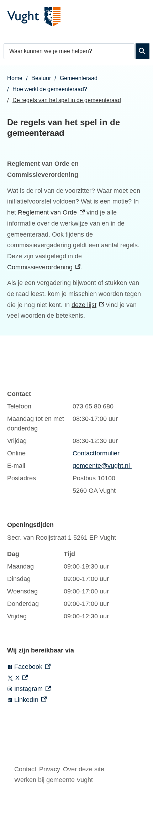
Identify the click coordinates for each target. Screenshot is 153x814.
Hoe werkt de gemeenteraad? (49, 89)
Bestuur (41, 78)
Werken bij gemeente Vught (53, 779)
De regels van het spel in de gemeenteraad (66, 100)
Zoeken (142, 51)
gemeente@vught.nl (102, 465)
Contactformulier (96, 453)
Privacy (49, 769)
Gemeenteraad (78, 78)
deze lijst (88, 304)
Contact (25, 769)
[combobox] (69, 51)
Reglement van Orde (51, 212)
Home (14, 78)
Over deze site (83, 769)
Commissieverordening (43, 267)
